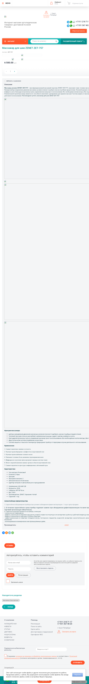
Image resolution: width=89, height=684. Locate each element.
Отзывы (9, 545)
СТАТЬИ (7, 629)
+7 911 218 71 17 (64, 622)
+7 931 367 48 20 (64, 624)
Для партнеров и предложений (42, 632)
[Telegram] (9, 532)
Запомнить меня (17, 582)
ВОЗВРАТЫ (8, 637)
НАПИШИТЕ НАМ (10, 624)
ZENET (67, 525)
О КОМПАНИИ (9, 640)
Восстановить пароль (45, 568)
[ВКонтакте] (3, 532)
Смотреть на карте (46, 16)
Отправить (77, 662)
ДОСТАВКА (8, 632)
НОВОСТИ (7, 626)
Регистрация (23, 575)
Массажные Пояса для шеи (10, 600)
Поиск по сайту (36, 626)
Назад (10, 607)
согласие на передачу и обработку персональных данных (36, 656)
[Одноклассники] (6, 532)
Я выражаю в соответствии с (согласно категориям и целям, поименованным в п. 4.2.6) (40, 657)
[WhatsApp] (12, 532)
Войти (10, 575)
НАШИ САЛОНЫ (10, 634)
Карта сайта (35, 629)
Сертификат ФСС (37, 634)
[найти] (56, 41)
